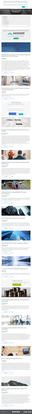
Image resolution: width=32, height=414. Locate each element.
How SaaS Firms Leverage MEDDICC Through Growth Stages (13, 192)
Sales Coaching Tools (8, 387)
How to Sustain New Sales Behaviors (11, 358)
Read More (5, 72)
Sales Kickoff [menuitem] (5, 18)
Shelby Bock (4, 58)
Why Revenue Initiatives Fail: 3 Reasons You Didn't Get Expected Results (15, 88)
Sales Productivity (11, 298)
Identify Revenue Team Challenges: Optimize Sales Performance (15, 163)
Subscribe (16, 284)
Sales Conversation (12, 128)
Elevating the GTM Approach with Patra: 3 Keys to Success (15, 130)
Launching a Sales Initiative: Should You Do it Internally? (14, 328)
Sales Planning (13, 387)
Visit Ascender (16, 38)
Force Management (5, 133)
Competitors (6, 298)
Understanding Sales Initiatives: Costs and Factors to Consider (15, 300)
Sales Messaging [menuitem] (6, 21)
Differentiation (7, 128)
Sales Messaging (12, 53)
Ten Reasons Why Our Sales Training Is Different (14, 243)
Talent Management (25, 387)
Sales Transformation (18, 53)
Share (12, 72)
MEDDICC (6, 190)
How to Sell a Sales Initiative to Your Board (13, 218)
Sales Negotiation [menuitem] (6, 22)
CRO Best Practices (7, 216)
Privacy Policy (10, 2)
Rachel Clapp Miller (5, 165)
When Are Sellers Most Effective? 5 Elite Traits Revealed (14, 389)
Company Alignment (7, 86)
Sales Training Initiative (14, 86)
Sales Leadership (7, 53)
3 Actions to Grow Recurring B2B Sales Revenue (14, 268)
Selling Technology (22, 190)
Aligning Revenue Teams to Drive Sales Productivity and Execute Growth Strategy (15, 55)
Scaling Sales (19, 267)
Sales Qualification (10, 190)
